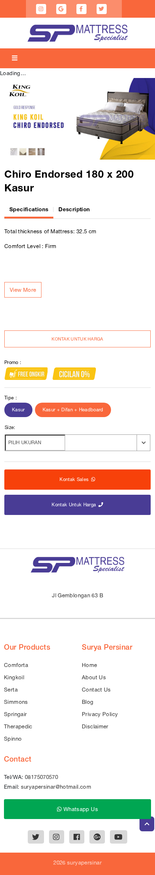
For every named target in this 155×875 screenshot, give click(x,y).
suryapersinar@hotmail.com (56, 787)
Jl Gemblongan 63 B (77, 595)
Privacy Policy (100, 714)
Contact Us (96, 689)
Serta (11, 689)
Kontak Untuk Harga (77, 339)
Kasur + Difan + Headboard (73, 409)
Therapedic (18, 726)
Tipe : (10, 397)
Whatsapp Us (80, 809)
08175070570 (41, 777)
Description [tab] (74, 209)
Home (89, 665)
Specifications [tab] (28, 209)
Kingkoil (14, 677)
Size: (10, 427)
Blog (88, 702)
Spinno (13, 739)
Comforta (16, 665)
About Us (94, 677)
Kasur (18, 409)
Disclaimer (95, 726)
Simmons (16, 702)
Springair (15, 714)
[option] (77, 119)
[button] (22, 290)
